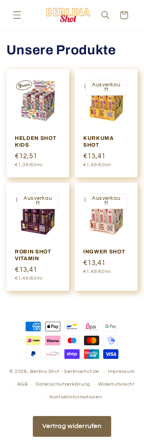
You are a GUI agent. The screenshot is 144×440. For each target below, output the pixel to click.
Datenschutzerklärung (63, 384)
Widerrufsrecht (116, 384)
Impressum (121, 371)
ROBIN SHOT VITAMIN (33, 255)
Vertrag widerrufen (71, 426)
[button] (17, 15)
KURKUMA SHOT (98, 141)
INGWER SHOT (104, 252)
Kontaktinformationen (76, 397)
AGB (22, 384)
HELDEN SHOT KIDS (35, 141)
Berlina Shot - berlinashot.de (64, 371)
